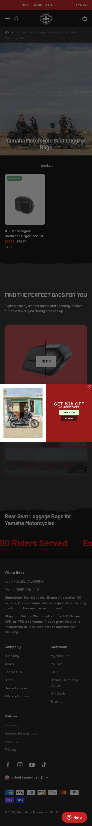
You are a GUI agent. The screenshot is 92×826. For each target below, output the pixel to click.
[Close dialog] (89, 386)
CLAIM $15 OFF (69, 412)
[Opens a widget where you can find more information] (74, 818)
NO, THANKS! (69, 418)
